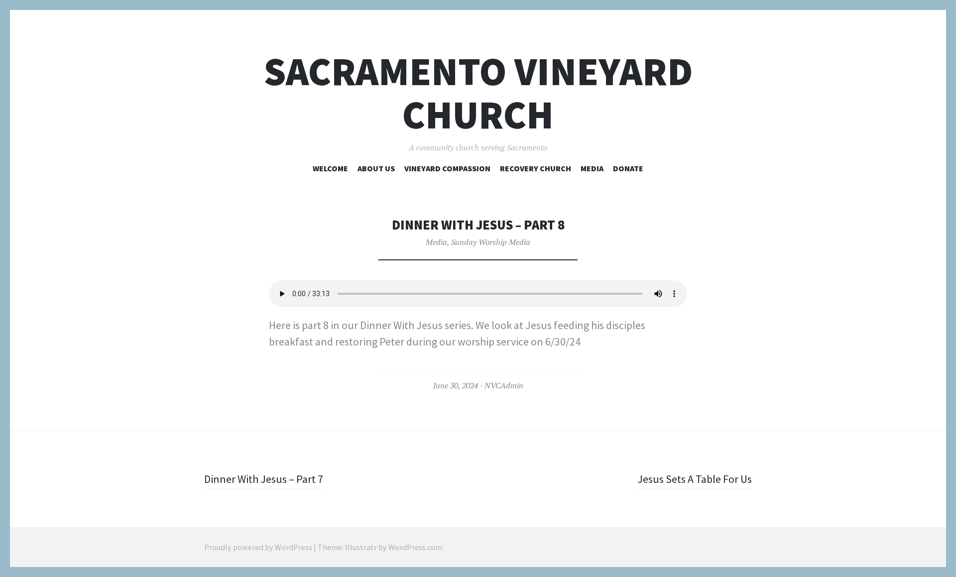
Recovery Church (535, 168)
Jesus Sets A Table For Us (694, 479)
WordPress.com (415, 547)
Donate (628, 168)
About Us (376, 168)
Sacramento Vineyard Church (478, 93)
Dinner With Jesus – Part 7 (263, 479)
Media (592, 168)
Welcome (330, 168)
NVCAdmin (503, 385)
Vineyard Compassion (447, 168)
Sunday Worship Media (490, 241)
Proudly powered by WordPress (258, 547)
